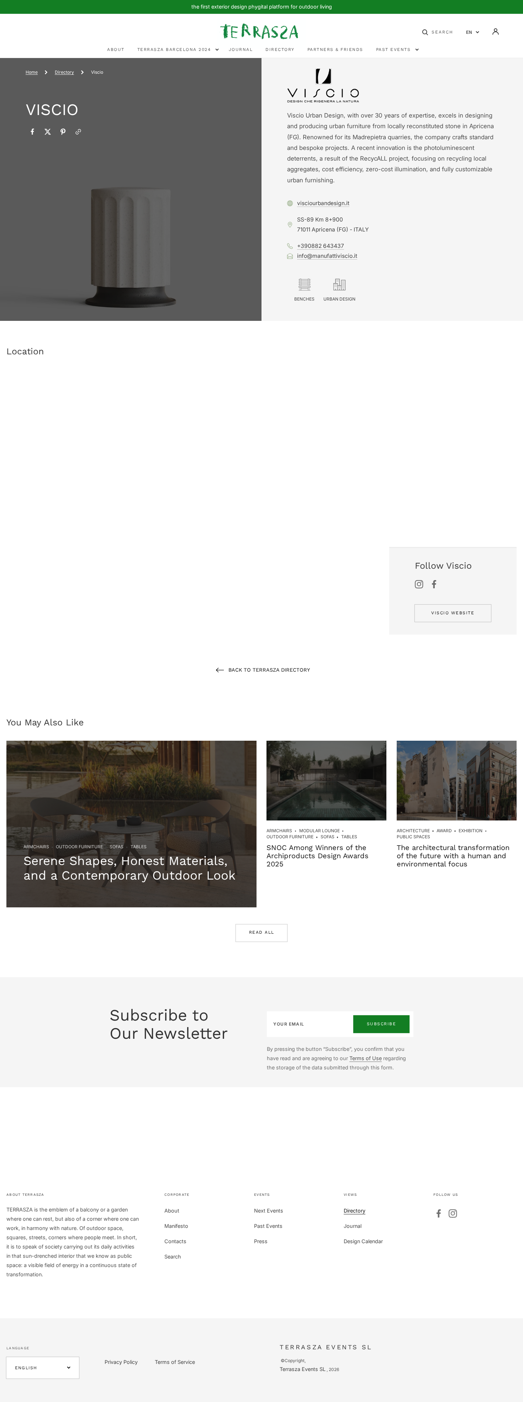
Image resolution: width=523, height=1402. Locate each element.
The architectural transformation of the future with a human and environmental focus (453, 855)
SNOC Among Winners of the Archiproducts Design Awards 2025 (317, 855)
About (171, 1211)
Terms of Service (175, 1362)
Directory (64, 72)
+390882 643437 (320, 246)
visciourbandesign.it (323, 203)
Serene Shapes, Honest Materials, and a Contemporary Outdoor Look (129, 867)
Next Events (268, 1211)
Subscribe (381, 1023)
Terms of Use (365, 1058)
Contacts (175, 1241)
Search (172, 1257)
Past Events (268, 1226)
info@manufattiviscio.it (327, 255)
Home (32, 72)
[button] (437, 31)
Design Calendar (363, 1241)
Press (261, 1241)
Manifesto (176, 1226)
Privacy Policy (121, 1362)
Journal (352, 1226)
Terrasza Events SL (303, 1369)
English (26, 1367)
